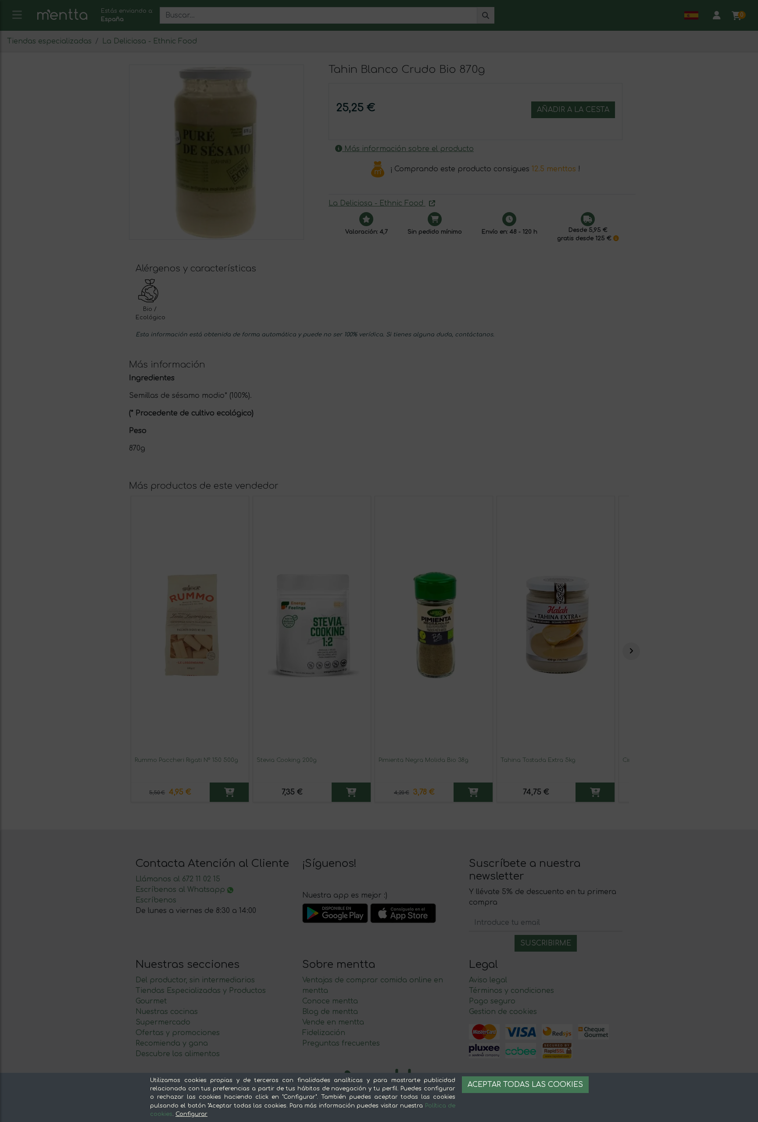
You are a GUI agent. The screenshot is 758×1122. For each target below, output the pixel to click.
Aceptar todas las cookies (525, 1085)
